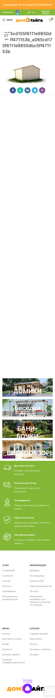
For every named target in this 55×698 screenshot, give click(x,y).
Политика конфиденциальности (13, 661)
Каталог (6, 633)
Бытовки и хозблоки (40, 649)
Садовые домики (39, 633)
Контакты (7, 586)
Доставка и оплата (12, 638)
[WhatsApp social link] (20, 90)
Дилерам (34, 570)
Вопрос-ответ (37, 581)
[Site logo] (29, 19)
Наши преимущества (41, 586)
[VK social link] (27, 90)
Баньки (33, 644)
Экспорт (34, 591)
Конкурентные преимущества (10, 597)
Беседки (34, 654)
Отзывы (6, 581)
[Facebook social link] (13, 90)
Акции (5, 644)
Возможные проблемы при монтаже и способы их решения (40, 600)
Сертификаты (9, 591)
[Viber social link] (42, 90)
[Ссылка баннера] (27, 387)
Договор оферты (11, 654)
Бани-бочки (36, 638)
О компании (8, 570)
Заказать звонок (45, 12)
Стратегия (7, 575)
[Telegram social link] (35, 90)
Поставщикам (37, 575)
